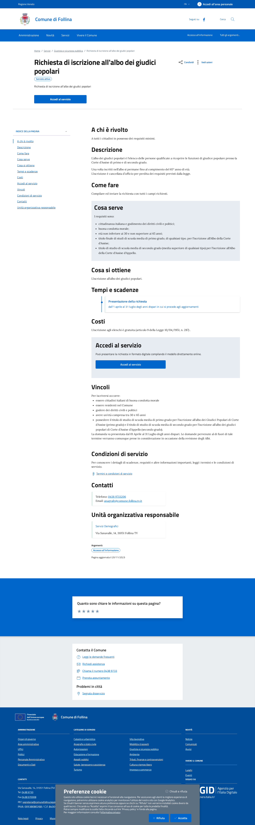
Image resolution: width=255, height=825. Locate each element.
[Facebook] (202, 19)
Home (37, 51)
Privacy (39, 818)
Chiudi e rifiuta (180, 791)
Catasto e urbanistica (84, 739)
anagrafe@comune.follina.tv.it (123, 501)
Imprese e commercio (140, 770)
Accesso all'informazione (199, 35)
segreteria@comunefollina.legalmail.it (42, 802)
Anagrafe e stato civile (85, 744)
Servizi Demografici (107, 526)
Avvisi (188, 749)
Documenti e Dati (26, 765)
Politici (21, 754)
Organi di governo (27, 739)
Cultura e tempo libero (141, 765)
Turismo (78, 770)
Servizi (47, 51)
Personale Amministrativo (31, 759)
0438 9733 (27, 792)
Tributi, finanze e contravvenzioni (146, 759)
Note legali (23, 818)
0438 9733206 (117, 496)
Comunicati (191, 744)
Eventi (188, 775)
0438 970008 (29, 797)
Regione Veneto (26, 4)
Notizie (188, 739)
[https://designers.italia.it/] (211, 790)
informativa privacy (110, 812)
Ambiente (134, 754)
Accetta (184, 818)
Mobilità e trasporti (139, 744)
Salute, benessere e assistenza (89, 765)
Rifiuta (162, 818)
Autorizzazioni (81, 749)
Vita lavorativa (137, 739)
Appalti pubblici (81, 759)
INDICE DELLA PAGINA (27, 131)
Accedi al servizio (130, 364)
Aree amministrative (28, 744)
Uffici (20, 749)
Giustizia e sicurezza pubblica (68, 51)
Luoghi (188, 770)
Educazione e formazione (86, 754)
